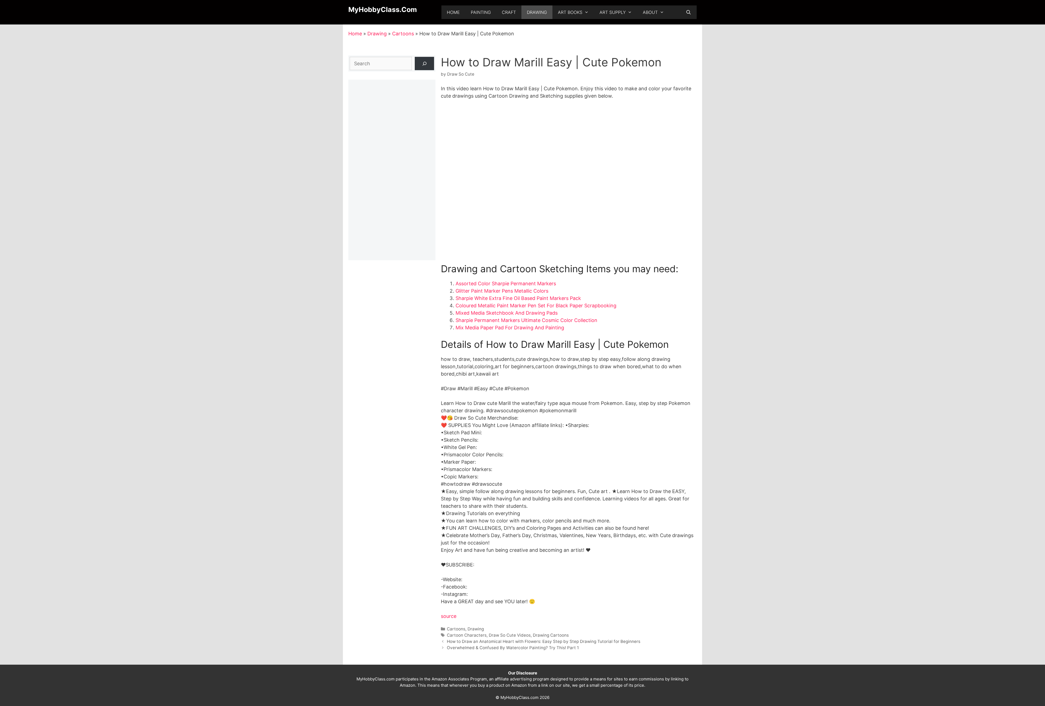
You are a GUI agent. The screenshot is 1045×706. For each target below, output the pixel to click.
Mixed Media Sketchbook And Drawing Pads (507, 313)
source (448, 616)
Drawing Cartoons (551, 635)
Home (453, 12)
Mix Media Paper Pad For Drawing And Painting (510, 327)
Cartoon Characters (467, 635)
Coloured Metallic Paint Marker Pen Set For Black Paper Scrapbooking (536, 305)
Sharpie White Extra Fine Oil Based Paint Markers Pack (518, 298)
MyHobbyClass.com (382, 9)
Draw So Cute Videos (510, 635)
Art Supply (613, 12)
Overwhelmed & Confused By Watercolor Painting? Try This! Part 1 (513, 647)
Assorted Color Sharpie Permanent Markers (506, 283)
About (650, 12)
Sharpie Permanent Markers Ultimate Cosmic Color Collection (526, 320)
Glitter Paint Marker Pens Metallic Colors (502, 291)
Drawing (537, 12)
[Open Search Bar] (688, 12)
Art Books (570, 12)
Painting (481, 12)
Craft (509, 12)
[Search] (424, 63)
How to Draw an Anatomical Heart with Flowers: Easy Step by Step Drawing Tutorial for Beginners (543, 641)
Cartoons (403, 33)
